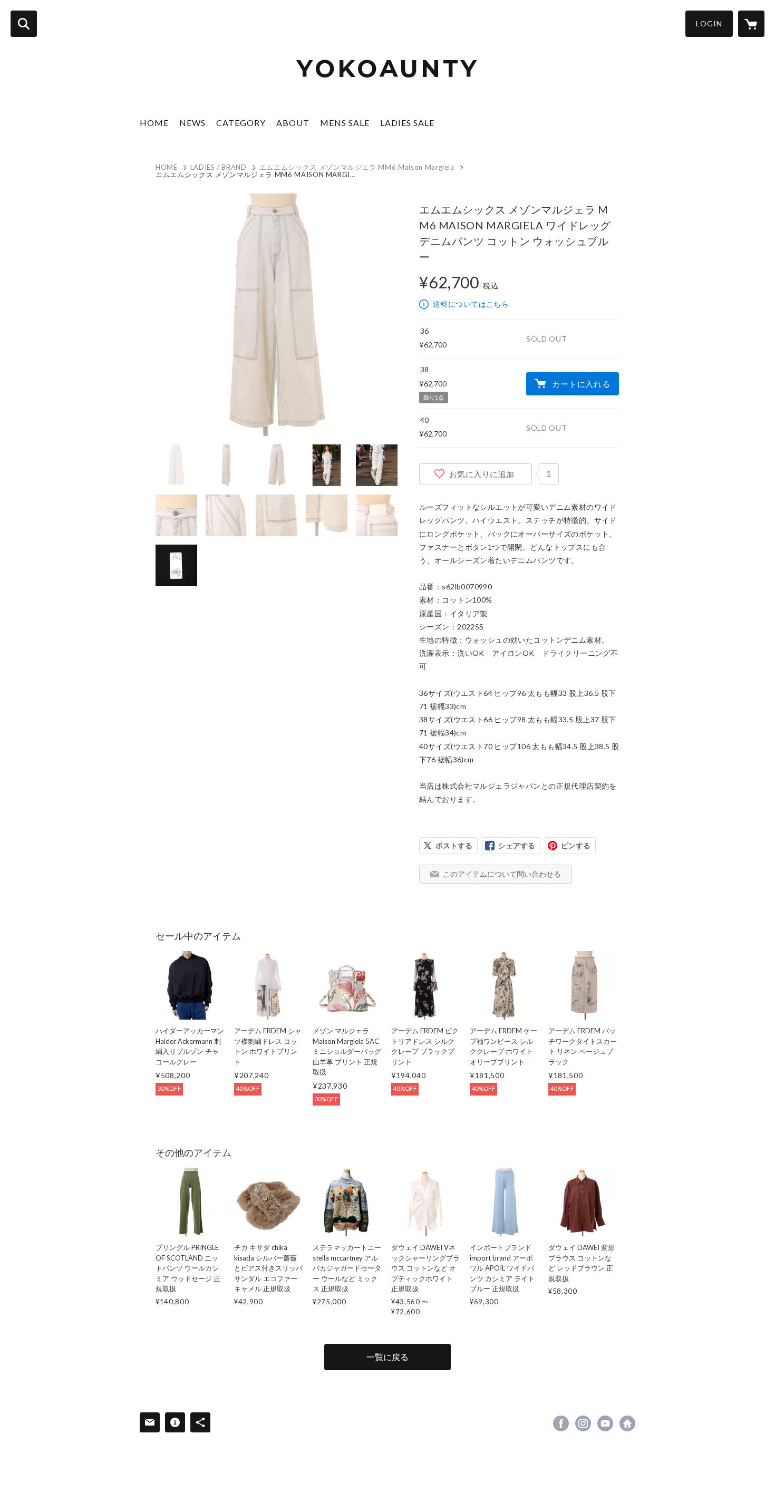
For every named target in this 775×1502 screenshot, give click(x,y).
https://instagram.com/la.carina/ (583, 1423)
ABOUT (292, 123)
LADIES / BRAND (218, 167)
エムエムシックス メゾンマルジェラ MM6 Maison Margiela (356, 167)
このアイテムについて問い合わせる (502, 873)
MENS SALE (345, 123)
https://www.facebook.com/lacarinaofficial (561, 1423)
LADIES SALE (407, 123)
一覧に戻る (387, 1357)
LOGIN (709, 23)
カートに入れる (581, 384)
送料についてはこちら (471, 303)
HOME (154, 123)
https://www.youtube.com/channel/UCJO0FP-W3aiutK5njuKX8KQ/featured (605, 1423)
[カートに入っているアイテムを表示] (751, 24)
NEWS (192, 123)
